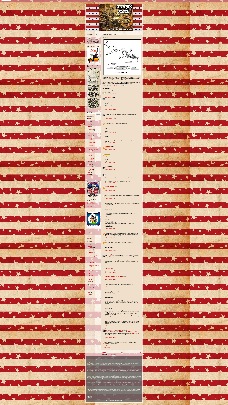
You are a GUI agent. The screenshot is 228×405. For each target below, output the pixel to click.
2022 (89, 124)
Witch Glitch (91, 145)
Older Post (138, 352)
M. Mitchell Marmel (109, 97)
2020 (89, 127)
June (90, 281)
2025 (89, 238)
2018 (89, 174)
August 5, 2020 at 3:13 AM (110, 162)
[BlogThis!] (121, 85)
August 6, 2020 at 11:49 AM (110, 337)
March (90, 167)
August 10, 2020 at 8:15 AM (110, 345)
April (90, 166)
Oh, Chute (91, 275)
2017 (89, 175)
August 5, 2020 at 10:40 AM (110, 243)
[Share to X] (122, 85)
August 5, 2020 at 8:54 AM (110, 237)
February (91, 169)
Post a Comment (107, 347)
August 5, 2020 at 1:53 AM (110, 142)
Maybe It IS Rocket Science (94, 136)
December (91, 129)
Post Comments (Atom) (112, 354)
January (91, 170)
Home (122, 352)
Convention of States (91, 203)
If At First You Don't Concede (92, 139)
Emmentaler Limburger (109, 268)
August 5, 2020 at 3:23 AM (110, 182)
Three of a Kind (92, 262)
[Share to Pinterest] (125, 85)
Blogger (120, 400)
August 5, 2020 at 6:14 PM (110, 293)
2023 (89, 123)
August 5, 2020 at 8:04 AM (110, 228)
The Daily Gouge (90, 207)
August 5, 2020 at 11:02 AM (110, 250)
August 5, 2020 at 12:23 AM (110, 109)
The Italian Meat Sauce (109, 186)
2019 (89, 172)
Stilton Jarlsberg (108, 254)
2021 (89, 126)
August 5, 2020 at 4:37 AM (110, 198)
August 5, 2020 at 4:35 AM (110, 190)
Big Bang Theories (92, 142)
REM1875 (107, 166)
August (90, 135)
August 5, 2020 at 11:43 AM (110, 272)
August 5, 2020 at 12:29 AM (110, 118)
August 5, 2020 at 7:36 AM (110, 216)
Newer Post (105, 352)
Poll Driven (91, 259)
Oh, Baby (91, 155)
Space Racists (91, 153)
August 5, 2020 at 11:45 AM (110, 279)
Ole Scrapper (107, 240)
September (91, 133)
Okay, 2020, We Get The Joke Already (93, 150)
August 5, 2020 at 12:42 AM (110, 132)
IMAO (88, 205)
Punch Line (91, 152)
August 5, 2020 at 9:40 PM (110, 325)
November (91, 130)
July (90, 161)
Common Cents (90, 202)
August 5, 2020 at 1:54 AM (110, 149)
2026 (89, 118)
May (90, 164)
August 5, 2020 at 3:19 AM (110, 169)
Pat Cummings (108, 113)
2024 (89, 121)
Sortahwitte (107, 231)
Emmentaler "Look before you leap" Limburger (114, 276)
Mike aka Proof (108, 90)
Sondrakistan (89, 206)
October (91, 132)
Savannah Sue (108, 146)
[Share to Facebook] (123, 85)
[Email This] (120, 85)
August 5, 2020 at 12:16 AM (110, 93)
